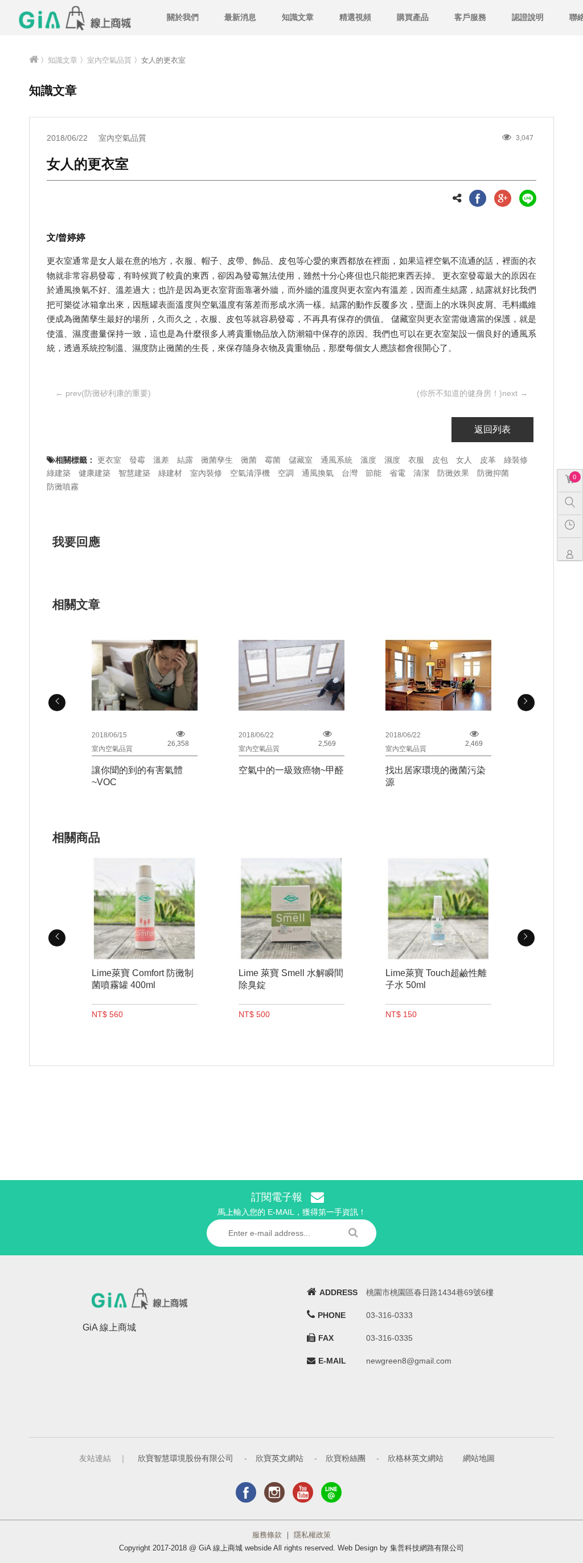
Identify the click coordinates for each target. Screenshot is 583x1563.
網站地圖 (479, 1458)
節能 (373, 473)
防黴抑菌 (493, 473)
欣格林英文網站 (416, 1458)
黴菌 (249, 459)
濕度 (392, 459)
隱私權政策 (312, 1535)
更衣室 (109, 459)
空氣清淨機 (250, 473)
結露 (185, 459)
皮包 (440, 459)
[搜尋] (572, 502)
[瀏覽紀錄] (572, 525)
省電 (397, 473)
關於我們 (183, 17)
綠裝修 (516, 459)
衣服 (416, 459)
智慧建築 (134, 473)
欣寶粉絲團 (346, 1458)
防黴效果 (453, 473)
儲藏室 (301, 459)
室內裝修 (206, 473)
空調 (286, 473)
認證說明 (528, 17)
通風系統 (336, 459)
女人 (464, 459)
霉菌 (273, 459)
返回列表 (492, 429)
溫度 (368, 459)
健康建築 (94, 473)
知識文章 (298, 17)
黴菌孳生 (217, 459)
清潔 (421, 473)
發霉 (137, 459)
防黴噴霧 (63, 486)
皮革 (488, 459)
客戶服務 (470, 17)
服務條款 (267, 1535)
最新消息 (240, 17)
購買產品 (413, 17)
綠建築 (59, 473)
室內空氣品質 (109, 60)
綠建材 (170, 473)
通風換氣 (318, 473)
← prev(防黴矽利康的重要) (103, 393)
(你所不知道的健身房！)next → (472, 393)
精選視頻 (355, 17)
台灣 (350, 473)
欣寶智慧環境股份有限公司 (185, 1458)
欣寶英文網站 (279, 1458)
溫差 (161, 459)
